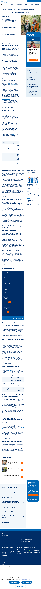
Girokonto (18, 549)
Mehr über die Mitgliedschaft (25, 541)
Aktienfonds (6, 237)
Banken (11, 549)
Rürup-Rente (4, 562)
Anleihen (8, 214)
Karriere (11, 556)
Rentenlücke (8, 255)
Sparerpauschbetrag (11, 370)
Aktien (13, 134)
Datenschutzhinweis (24, 579)
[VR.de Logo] (5, 2)
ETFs (10, 125)
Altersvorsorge (8, 66)
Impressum (28, 579)
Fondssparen (6, 83)
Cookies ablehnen (14, 582)
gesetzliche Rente (8, 48)
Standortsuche (12, 554)
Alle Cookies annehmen (27, 582)
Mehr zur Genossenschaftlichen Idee (26, 539)
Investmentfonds (12, 84)
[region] (20, 577)
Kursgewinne (15, 357)
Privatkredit (19, 553)
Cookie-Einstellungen (20, 586)
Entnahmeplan (13, 403)
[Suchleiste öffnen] (2, 4)
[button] (33, 60)
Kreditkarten (19, 551)
